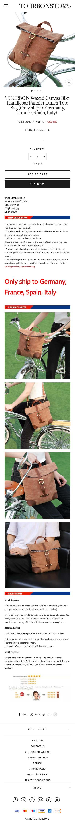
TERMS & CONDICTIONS (37, 780)
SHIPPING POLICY (37, 768)
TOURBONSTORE (44, 6)
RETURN (37, 763)
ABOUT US (37, 740)
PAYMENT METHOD (37, 757)
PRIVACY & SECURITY (37, 774)
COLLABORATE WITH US (37, 751)
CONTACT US (37, 746)
